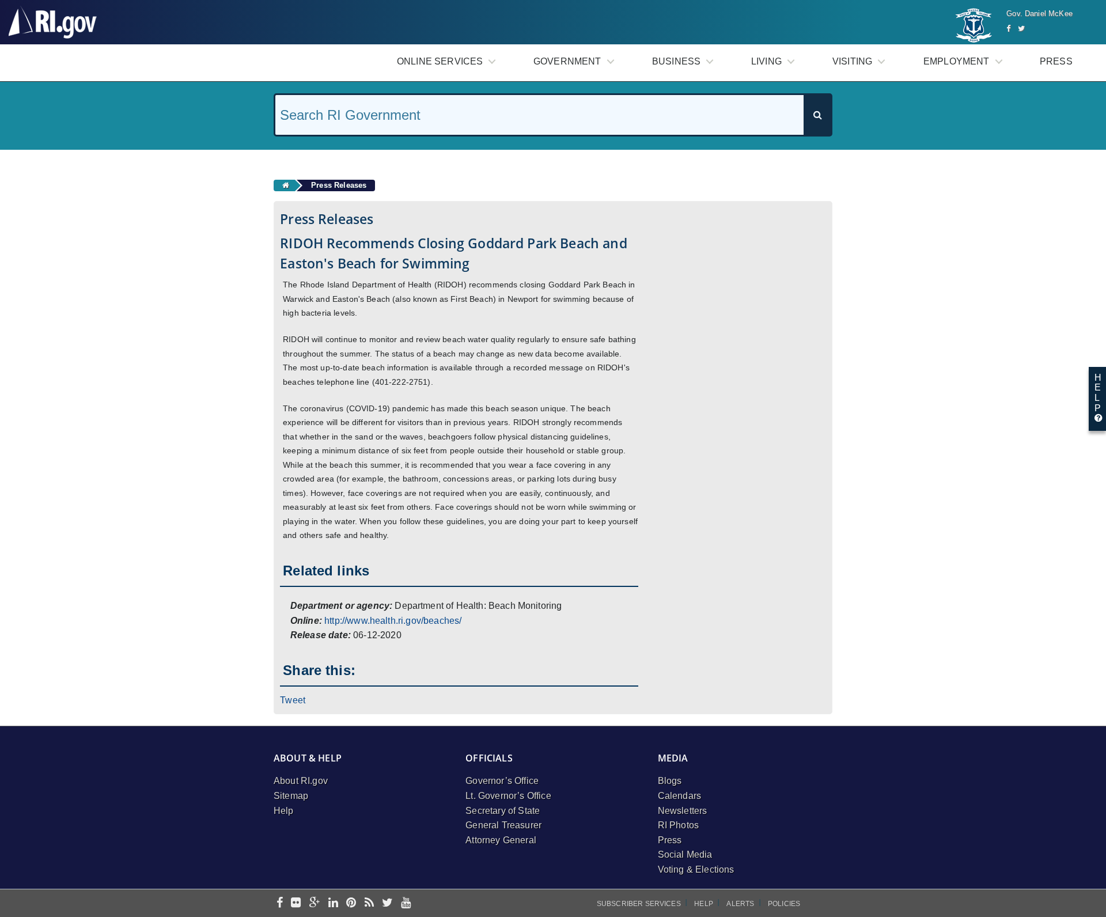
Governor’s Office (502, 781)
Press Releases (338, 185)
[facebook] (279, 903)
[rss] (369, 903)
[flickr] (296, 903)
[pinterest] (351, 903)
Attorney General (500, 840)
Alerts (740, 904)
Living (766, 61)
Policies (784, 904)
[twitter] (387, 903)
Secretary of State (502, 811)
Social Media (685, 854)
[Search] (817, 115)
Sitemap (291, 796)
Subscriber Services (639, 904)
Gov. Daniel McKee (1039, 13)
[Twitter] (1021, 28)
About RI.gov (301, 781)
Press (1056, 61)
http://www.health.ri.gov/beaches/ (392, 621)
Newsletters (682, 811)
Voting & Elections (696, 869)
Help (284, 811)
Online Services (440, 61)
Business (676, 61)
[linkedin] (333, 903)
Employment (956, 61)
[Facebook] (1008, 28)
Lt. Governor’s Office (508, 796)
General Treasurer (503, 825)
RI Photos (678, 825)
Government (567, 61)
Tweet (292, 700)
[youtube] (406, 903)
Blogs (670, 781)
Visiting (852, 61)
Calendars (679, 796)
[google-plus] (314, 903)
